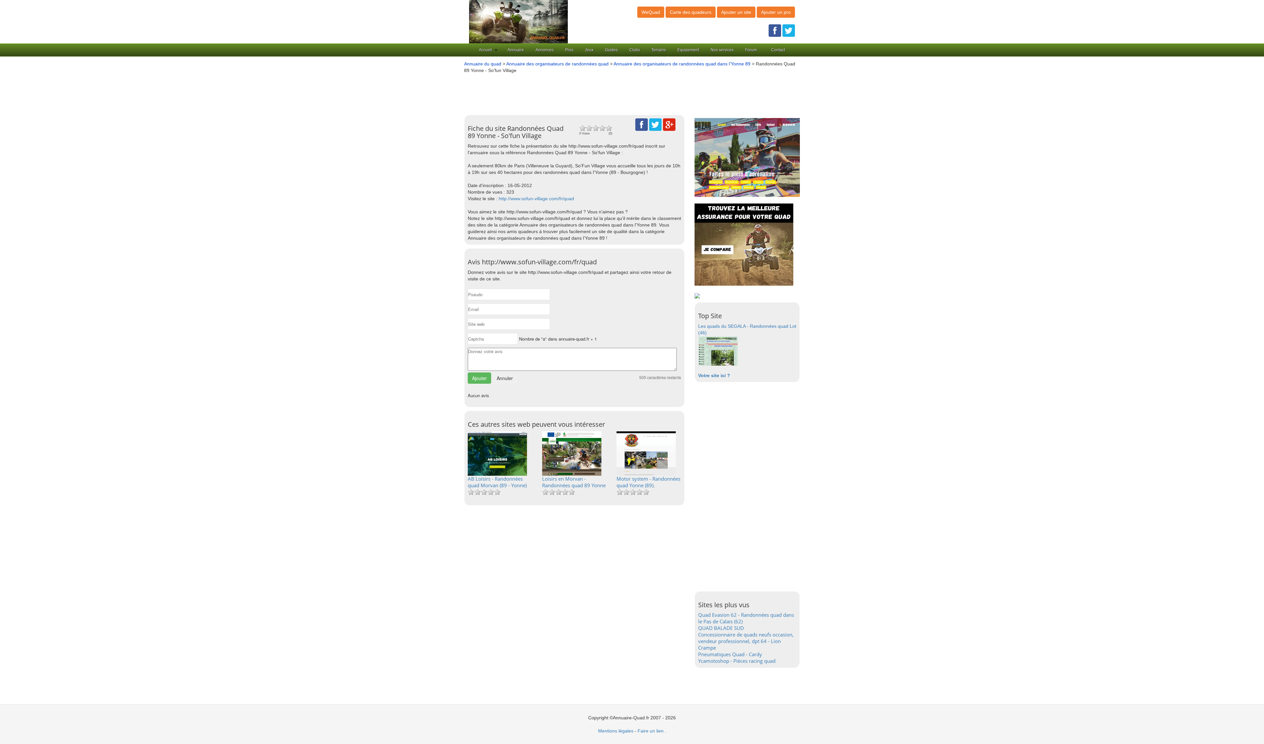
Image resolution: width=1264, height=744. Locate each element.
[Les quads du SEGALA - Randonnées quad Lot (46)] (718, 350)
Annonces (545, 50)
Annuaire (516, 50)
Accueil (485, 50)
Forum (751, 50)
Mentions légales (615, 730)
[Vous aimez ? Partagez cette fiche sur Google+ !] (669, 124)
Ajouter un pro (776, 12)
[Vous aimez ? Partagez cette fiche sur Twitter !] (655, 124)
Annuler (505, 378)
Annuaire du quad (482, 63)
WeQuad (651, 12)
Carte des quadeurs (690, 12)
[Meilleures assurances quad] (744, 244)
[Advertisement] (622, 92)
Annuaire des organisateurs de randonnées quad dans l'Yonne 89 (682, 63)
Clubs (634, 50)
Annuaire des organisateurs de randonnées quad (557, 63)
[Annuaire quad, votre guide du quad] (518, 21)
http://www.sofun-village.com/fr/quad (536, 198)
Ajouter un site (736, 12)
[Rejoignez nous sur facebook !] (775, 30)
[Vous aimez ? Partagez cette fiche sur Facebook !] (641, 124)
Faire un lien (651, 730)
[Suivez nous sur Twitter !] (788, 30)
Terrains (658, 50)
